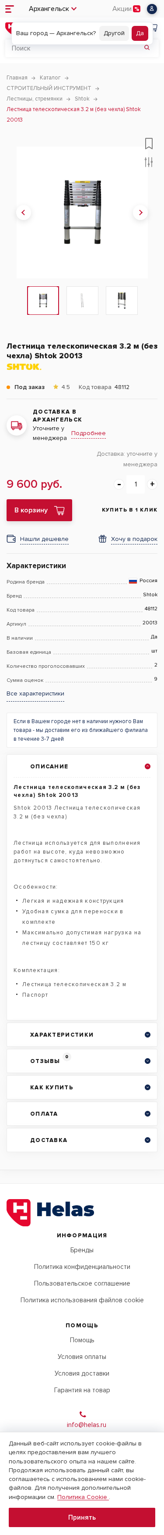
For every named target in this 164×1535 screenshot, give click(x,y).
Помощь (82, 1340)
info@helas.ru (86, 1425)
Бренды (82, 1250)
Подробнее (88, 433)
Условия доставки (82, 1373)
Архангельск (49, 8)
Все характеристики (35, 693)
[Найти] (147, 48)
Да (140, 33)
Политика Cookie (83, 1497)
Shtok (150, 595)
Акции (122, 8)
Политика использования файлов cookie (82, 1300)
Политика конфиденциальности (82, 1267)
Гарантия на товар (82, 1390)
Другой (114, 33)
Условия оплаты (82, 1357)
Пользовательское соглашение (82, 1283)
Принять (82, 1517)
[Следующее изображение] (140, 212)
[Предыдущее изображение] (23, 212)
